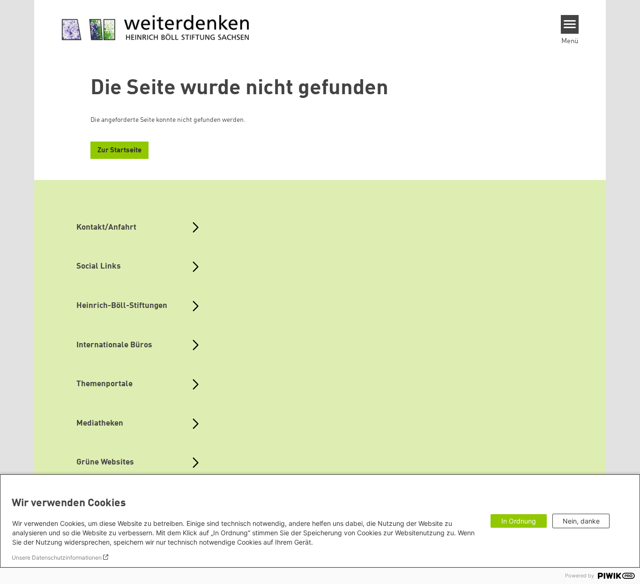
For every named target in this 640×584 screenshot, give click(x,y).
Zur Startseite (119, 150)
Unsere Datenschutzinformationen (57, 557)
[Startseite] (155, 28)
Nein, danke (581, 521)
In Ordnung (518, 521)
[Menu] (570, 24)
